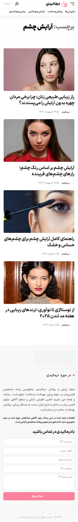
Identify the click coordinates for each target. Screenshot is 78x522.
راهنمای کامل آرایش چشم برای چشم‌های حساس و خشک (39, 242)
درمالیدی (66, 111)
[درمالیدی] (57, 4)
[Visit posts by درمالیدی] (72, 112)
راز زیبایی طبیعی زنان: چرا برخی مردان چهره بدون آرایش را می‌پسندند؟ (42, 100)
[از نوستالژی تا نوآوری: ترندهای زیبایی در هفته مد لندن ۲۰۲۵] (39, 282)
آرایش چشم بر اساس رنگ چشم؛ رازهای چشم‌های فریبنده (46, 171)
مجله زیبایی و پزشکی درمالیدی (55, 389)
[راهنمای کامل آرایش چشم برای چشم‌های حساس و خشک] (39, 211)
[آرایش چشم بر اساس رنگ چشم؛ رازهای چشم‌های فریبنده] (39, 140)
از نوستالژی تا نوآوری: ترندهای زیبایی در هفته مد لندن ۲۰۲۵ (39, 313)
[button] (71, 4)
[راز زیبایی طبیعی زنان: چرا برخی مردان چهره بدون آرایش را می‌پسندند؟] (39, 69)
